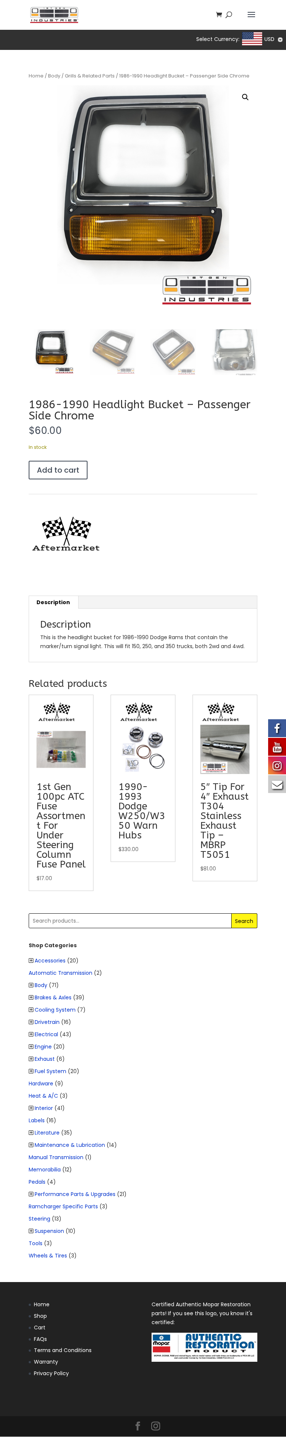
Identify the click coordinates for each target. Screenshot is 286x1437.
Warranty (46, 1361)
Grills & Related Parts (90, 75)
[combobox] (263, 39)
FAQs (40, 1339)
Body (54, 75)
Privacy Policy (51, 1373)
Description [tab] (53, 602)
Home (36, 75)
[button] (245, 97)
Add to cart (58, 470)
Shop (40, 1316)
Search (244, 921)
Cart (39, 1327)
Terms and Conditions (63, 1350)
